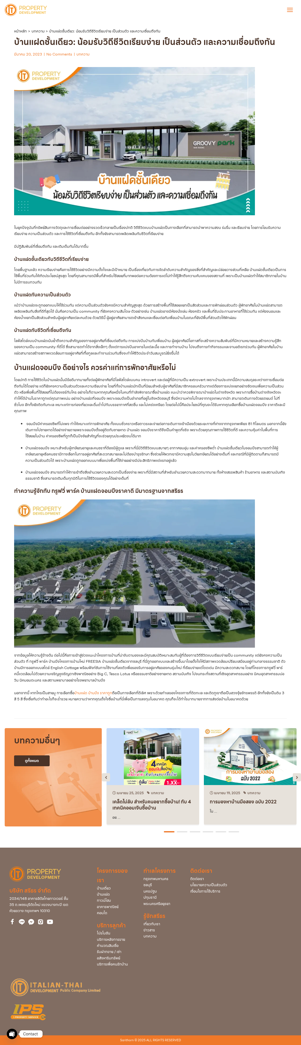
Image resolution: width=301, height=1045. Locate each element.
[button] (106, 777)
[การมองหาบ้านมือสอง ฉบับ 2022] (250, 756)
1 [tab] (170, 832)
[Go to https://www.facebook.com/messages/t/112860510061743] (31, 922)
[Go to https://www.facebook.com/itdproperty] (12, 922)
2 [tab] (183, 832)
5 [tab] (221, 832)
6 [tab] (234, 832)
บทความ (83, 54)
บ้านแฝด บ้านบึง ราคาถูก (93, 693)
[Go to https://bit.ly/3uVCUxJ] (41, 922)
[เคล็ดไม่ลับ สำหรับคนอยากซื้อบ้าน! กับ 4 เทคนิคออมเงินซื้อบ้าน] (153, 756)
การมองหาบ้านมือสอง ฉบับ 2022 (243, 802)
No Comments (59, 54)
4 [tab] (208, 832)
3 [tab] (196, 832)
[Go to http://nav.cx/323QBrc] (22, 922)
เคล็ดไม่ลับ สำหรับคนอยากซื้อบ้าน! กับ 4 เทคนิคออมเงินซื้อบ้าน (151, 805)
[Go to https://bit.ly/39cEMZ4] (50, 922)
